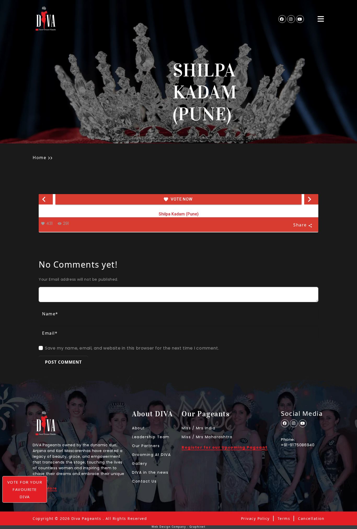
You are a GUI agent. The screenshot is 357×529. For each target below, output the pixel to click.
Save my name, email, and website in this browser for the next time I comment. (132, 348)
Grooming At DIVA (151, 454)
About (138, 428)
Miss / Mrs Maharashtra (207, 437)
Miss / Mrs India (198, 428)
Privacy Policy (255, 518)
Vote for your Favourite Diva (24, 489)
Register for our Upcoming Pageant (225, 448)
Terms (284, 518)
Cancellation (311, 518)
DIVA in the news (150, 472)
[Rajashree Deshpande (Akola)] (46, 199)
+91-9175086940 (297, 445)
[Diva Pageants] (46, 19)
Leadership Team (151, 437)
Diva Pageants (86, 518)
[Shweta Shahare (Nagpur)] (311, 199)
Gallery (139, 463)
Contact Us (144, 481)
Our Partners (146, 445)
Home (39, 157)
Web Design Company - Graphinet (178, 526)
